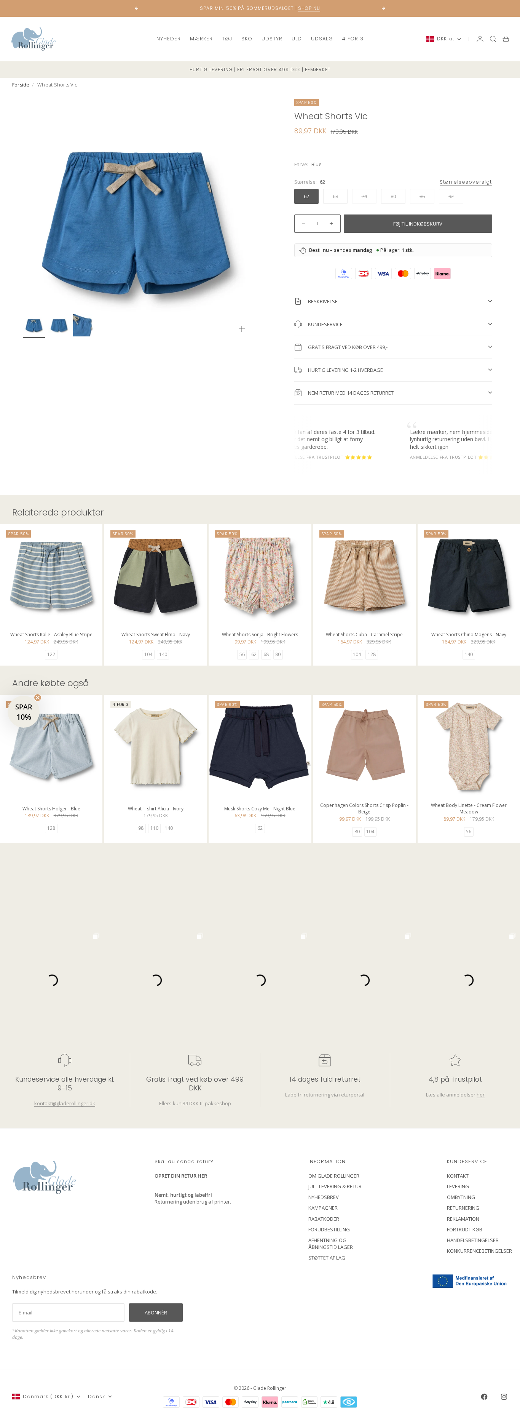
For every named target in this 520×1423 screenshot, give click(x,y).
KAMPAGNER (323, 1207)
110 (154, 828)
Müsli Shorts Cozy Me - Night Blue (259, 809)
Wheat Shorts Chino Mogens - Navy (468, 635)
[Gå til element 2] (59, 325)
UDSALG (322, 38)
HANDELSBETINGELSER (473, 1240)
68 (266, 654)
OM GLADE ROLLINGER (333, 1175)
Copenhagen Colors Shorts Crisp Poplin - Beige (364, 809)
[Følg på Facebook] (484, 1397)
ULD (297, 38)
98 (141, 828)
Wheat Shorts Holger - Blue (51, 809)
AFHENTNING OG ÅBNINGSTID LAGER (330, 1243)
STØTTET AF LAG (326, 1257)
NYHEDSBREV (323, 1197)
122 (51, 654)
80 (278, 654)
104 (148, 654)
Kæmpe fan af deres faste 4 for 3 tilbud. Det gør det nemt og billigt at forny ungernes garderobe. (301, 439)
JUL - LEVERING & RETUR (335, 1186)
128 (372, 654)
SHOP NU (309, 4)
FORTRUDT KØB (464, 1229)
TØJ (227, 38)
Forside (21, 85)
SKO (246, 38)
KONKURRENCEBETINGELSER (479, 1250)
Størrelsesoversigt (466, 182)
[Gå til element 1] (34, 325)
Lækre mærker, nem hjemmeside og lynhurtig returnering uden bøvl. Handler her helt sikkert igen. (438, 439)
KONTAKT (458, 1175)
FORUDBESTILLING (329, 1229)
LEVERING (458, 1186)
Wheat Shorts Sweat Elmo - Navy (155, 635)
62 (254, 654)
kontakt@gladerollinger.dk (64, 1103)
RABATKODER (323, 1218)
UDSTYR (272, 38)
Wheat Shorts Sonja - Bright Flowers (260, 635)
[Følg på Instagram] (504, 1397)
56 (242, 654)
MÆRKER (201, 38)
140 (163, 654)
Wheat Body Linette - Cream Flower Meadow (469, 809)
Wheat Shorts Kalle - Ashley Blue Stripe (51, 635)
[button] (24, 712)
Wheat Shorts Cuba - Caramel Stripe (364, 635)
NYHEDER (168, 38)
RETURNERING (463, 1207)
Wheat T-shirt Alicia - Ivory (155, 809)
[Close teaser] (37, 697)
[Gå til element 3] (84, 325)
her (480, 1094)
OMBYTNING (461, 1197)
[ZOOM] (241, 328)
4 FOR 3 (353, 38)
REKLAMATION (463, 1218)
